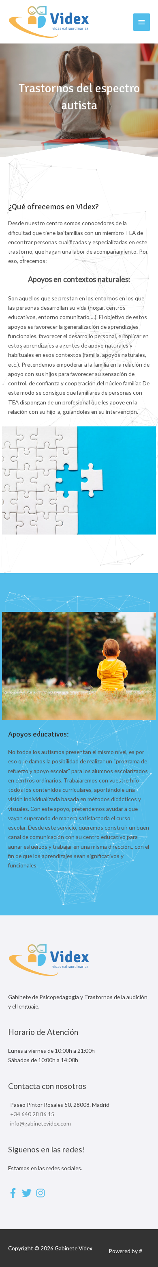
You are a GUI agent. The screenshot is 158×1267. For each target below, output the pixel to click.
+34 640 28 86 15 (32, 1114)
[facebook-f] (14, 1193)
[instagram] (42, 1193)
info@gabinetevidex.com (40, 1123)
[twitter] (28, 1193)
